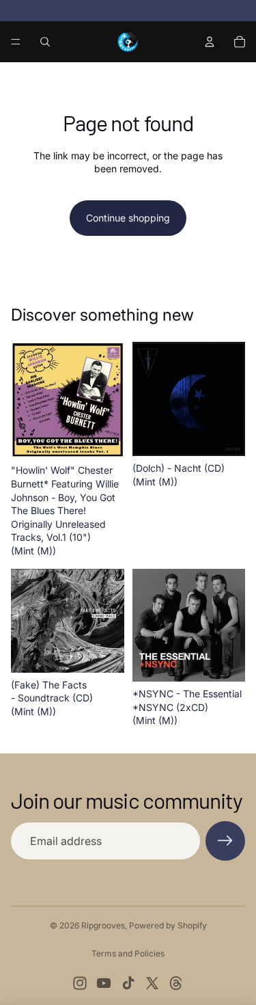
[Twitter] (152, 983)
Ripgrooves (103, 925)
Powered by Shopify (168, 925)
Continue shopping (128, 218)
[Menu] (15, 41)
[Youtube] (104, 983)
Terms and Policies (128, 953)
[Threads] (176, 983)
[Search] (45, 42)
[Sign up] (225, 841)
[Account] (210, 42)
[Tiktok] (128, 983)
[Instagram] (80, 983)
